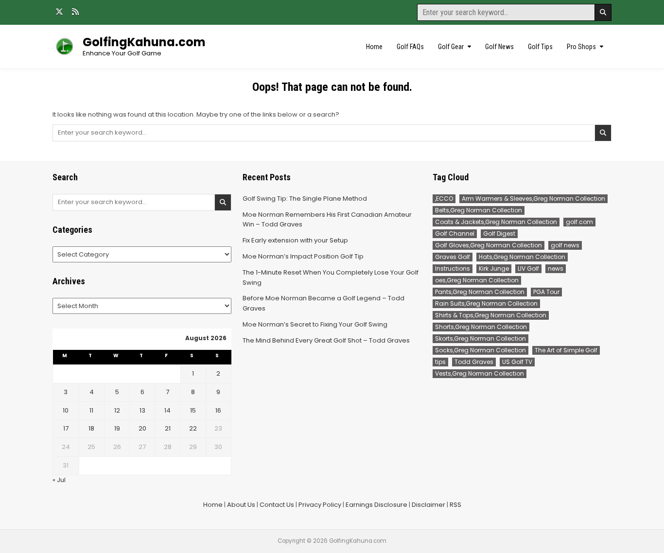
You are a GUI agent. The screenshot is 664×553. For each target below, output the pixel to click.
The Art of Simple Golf (566, 350)
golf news (565, 245)
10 (66, 410)
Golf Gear (451, 47)
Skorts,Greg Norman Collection (480, 338)
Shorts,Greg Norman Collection (481, 327)
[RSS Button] (75, 11)
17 (66, 428)
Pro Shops (581, 47)
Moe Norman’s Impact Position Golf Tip (303, 256)
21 (168, 428)
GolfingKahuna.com (144, 42)
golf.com (579, 222)
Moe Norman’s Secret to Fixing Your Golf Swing (315, 324)
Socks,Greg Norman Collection (480, 350)
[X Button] (59, 11)
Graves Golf (452, 257)
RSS (455, 504)
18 (91, 428)
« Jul (59, 479)
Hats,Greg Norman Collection (522, 257)
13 (142, 410)
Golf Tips (540, 47)
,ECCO (444, 198)
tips (440, 362)
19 (117, 428)
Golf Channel (454, 233)
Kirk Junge (494, 268)
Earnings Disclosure (376, 504)
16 (218, 410)
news (555, 268)
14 (167, 410)
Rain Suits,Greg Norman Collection (486, 303)
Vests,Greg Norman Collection (479, 373)
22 (193, 428)
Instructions (452, 268)
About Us (241, 504)
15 (193, 410)
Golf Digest (499, 233)
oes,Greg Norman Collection (477, 280)
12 (117, 410)
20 (142, 428)
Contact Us (277, 504)
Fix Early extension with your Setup (295, 240)
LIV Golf (528, 268)
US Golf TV (517, 362)
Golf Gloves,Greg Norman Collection (488, 245)
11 (91, 410)
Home (374, 47)
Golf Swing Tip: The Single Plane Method (305, 198)
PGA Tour (546, 292)
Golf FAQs (410, 47)
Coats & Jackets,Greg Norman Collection (496, 222)
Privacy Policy (319, 504)
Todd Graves (473, 362)
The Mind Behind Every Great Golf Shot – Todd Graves (326, 340)
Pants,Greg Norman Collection (479, 292)
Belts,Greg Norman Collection (478, 210)
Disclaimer (428, 504)
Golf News (499, 47)
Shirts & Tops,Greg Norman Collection (490, 315)
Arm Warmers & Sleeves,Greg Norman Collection (533, 198)
